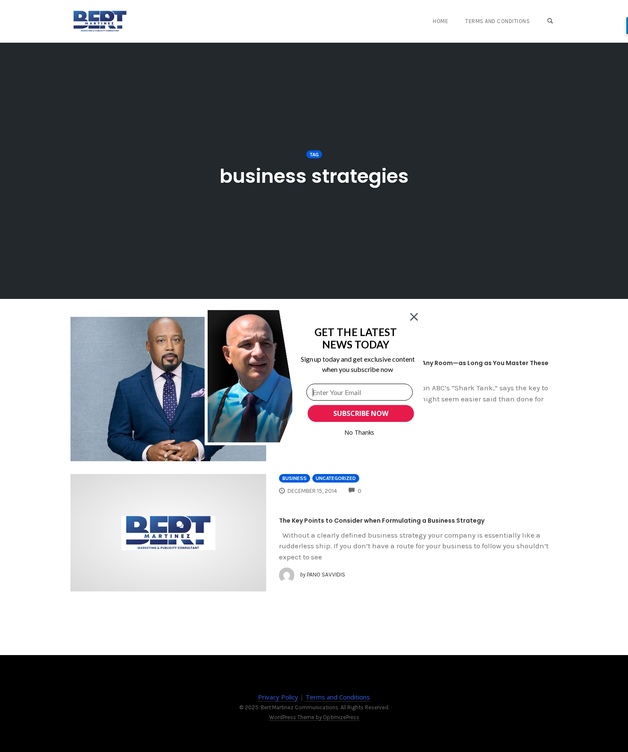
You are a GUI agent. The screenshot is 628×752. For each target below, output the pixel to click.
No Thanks (359, 432)
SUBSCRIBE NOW (360, 413)
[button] (356, 338)
